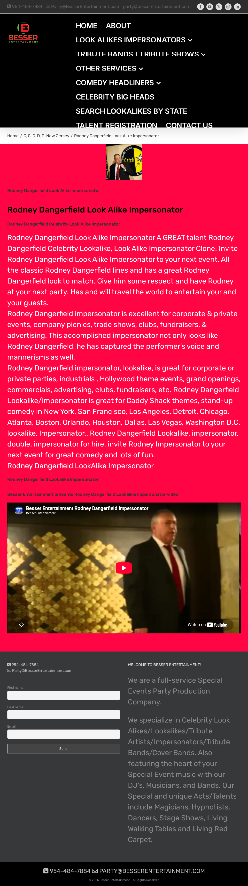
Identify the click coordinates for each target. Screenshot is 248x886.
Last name (15, 707)
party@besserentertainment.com (156, 6)
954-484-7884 (26, 6)
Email (11, 726)
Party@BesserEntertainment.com (84, 6)
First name (15, 688)
